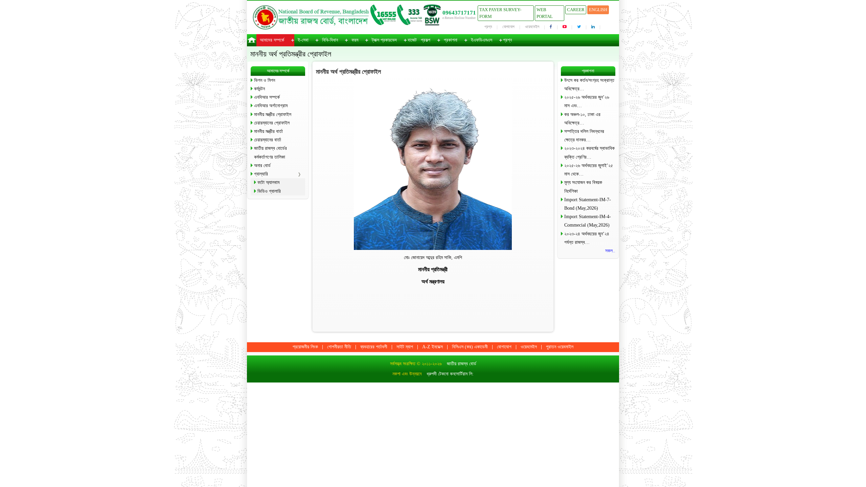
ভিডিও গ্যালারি (269, 191)
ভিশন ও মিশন (264, 80)
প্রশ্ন (488, 26)
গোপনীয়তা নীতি (339, 346)
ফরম (354, 40)
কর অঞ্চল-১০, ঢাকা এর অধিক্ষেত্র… (582, 118)
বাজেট (412, 40)
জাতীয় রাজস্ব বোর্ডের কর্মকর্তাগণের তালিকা (270, 152)
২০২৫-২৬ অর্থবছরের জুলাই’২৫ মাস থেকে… (588, 170)
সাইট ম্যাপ (404, 346)
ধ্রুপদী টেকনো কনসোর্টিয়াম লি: (450, 373)
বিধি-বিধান (330, 40)
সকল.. (610, 250)
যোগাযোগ (508, 26)
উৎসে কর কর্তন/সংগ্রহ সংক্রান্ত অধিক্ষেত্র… (589, 84)
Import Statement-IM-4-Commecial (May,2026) (587, 221)
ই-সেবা (303, 40)
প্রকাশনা (450, 40)
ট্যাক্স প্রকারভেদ (384, 40)
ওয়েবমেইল (532, 26)
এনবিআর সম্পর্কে (267, 97)
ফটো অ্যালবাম (268, 182)
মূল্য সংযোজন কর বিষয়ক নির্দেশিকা (583, 186)
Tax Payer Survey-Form (500, 13)
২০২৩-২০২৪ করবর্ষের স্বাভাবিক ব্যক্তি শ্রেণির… (589, 152)
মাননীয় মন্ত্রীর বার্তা (268, 131)
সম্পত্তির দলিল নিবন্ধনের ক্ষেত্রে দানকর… (584, 135)
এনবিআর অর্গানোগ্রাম (271, 105)
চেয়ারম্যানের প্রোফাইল (272, 122)
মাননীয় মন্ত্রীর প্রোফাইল (272, 114)
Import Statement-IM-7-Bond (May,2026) (587, 204)
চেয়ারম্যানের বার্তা (267, 139)
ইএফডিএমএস (481, 40)
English (598, 9)
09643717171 (459, 12)
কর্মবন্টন (259, 88)
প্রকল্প (425, 40)
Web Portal (545, 13)
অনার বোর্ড (262, 165)
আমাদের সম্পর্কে (272, 40)
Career (576, 9)
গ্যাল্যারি (261, 174)
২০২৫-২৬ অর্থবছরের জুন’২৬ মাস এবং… (586, 101)
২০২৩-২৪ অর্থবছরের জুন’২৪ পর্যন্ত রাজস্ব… (586, 238)
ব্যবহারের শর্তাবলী (373, 346)
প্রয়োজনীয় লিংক (305, 346)
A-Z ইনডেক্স (432, 346)
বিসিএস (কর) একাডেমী (470, 346)
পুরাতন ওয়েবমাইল (559, 346)
